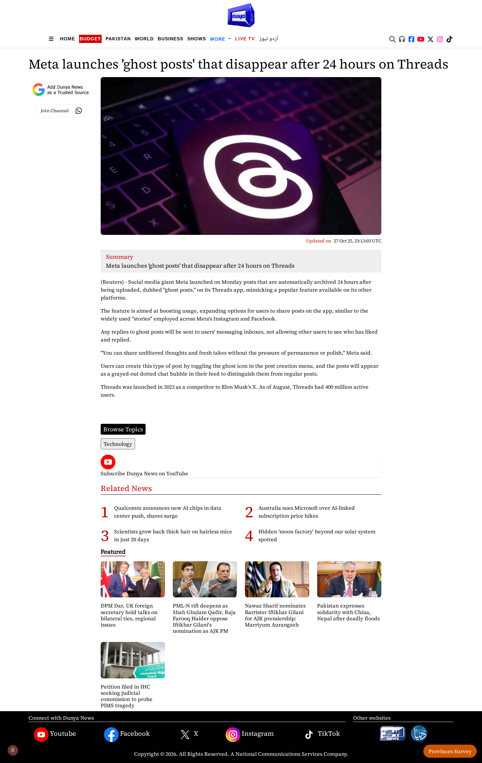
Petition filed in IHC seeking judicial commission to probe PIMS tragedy (126, 696)
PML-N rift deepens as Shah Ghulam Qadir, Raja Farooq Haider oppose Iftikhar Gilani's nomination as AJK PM (204, 618)
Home (67, 38)
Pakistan (118, 38)
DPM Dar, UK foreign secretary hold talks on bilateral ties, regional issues (129, 615)
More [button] (218, 39)
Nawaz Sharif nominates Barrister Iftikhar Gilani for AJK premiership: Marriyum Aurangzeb (275, 615)
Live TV (245, 38)
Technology (118, 443)
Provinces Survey (450, 751)
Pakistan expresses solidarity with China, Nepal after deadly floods (348, 612)
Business (170, 38)
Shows (196, 38)
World (144, 38)
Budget (90, 38)
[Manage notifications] (13, 750)
